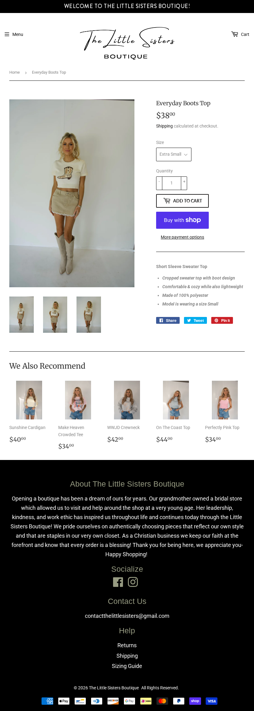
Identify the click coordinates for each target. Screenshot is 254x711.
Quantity (164, 170)
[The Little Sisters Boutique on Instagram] (133, 582)
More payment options (182, 237)
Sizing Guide (127, 666)
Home (14, 72)
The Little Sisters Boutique (114, 687)
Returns (127, 645)
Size (160, 142)
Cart (244, 34)
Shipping (164, 126)
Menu (17, 34)
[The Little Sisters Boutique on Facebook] (118, 582)
